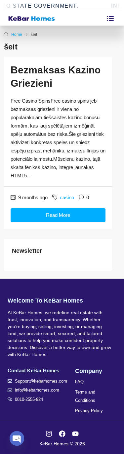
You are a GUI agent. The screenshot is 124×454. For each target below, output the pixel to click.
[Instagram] (49, 433)
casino (67, 197)
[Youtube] (75, 433)
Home (16, 34)
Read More (58, 215)
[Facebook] (62, 433)
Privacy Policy (89, 410)
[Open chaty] (17, 438)
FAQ (79, 381)
